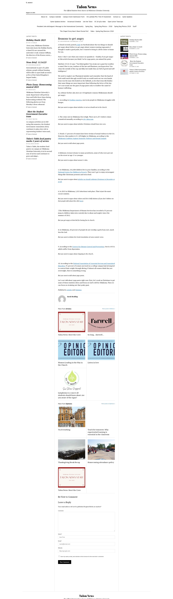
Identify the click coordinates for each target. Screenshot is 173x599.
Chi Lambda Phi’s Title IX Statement (98, 17)
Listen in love (93, 362)
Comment (60, 510)
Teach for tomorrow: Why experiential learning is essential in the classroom (98, 432)
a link (78, 45)
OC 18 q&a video (100, 22)
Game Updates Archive (57, 22)
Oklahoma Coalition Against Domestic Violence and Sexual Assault (82, 138)
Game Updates (127, 17)
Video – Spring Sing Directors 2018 (102, 31)
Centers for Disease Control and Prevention (88, 247)
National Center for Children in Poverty (72, 172)
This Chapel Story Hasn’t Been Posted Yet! (74, 31)
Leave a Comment (32, 57)
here (81, 201)
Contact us (116, 17)
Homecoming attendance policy (101, 462)
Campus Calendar (55, 17)
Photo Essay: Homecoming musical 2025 (39, 85)
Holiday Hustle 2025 (36, 40)
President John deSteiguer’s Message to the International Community (60, 26)
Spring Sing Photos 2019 (122, 26)
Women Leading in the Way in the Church (70, 363)
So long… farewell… (96, 334)
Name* (60, 534)
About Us (44, 17)
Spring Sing (89, 26)
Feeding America (75, 100)
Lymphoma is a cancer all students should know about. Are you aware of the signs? (71, 395)
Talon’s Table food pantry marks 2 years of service (38, 139)
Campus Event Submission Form (73, 17)
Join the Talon (87, 22)
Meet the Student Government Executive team (36, 114)
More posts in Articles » (108, 308)
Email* (60, 541)
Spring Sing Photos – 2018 (103, 26)
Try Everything (64, 429)
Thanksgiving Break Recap (69, 462)
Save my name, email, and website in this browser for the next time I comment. (82, 556)
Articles (69, 290)
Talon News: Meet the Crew (69, 334)
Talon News (86, 6)
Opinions (78, 290)
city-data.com (88, 119)
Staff (135, 26)
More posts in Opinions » (108, 403)
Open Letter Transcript (115, 22)
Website (60, 548)
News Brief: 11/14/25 (36, 62)
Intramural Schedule (74, 22)
